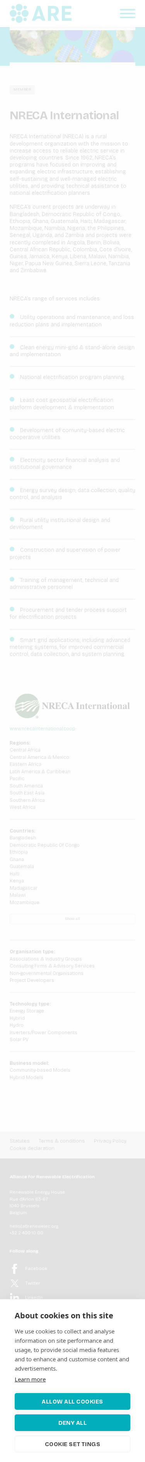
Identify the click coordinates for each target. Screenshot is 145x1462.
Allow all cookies (72, 1401)
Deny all (72, 1422)
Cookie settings (73, 1444)
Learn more (30, 1379)
